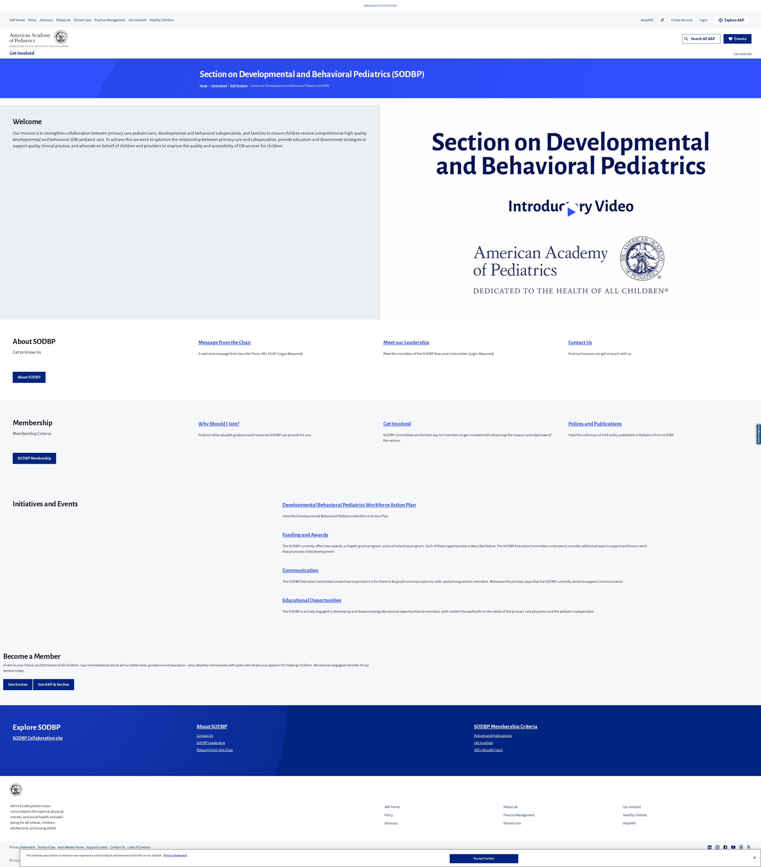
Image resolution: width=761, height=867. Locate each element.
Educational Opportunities (311, 600)
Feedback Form (758, 434)
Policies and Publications (493, 736)
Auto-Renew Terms (71, 847)
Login (703, 20)
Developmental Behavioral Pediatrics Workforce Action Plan (349, 505)
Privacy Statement (22, 847)
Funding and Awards (305, 535)
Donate (740, 39)
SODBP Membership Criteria (505, 726)
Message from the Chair (224, 342)
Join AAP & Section (53, 685)
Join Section (18, 685)
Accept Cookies (484, 858)
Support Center (97, 847)
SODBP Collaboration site (38, 738)
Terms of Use (46, 847)
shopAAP (647, 20)
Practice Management (109, 20)
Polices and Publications (595, 424)
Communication (300, 570)
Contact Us (580, 342)
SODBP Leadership (211, 743)
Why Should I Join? (218, 424)
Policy (32, 20)
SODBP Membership (34, 458)
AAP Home (17, 20)
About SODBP (29, 377)
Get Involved (137, 20)
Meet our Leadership (406, 342)
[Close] (754, 857)
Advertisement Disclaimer (380, 5)
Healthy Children (161, 20)
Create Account (682, 20)
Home (203, 85)
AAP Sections (239, 85)
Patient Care (82, 20)
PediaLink (63, 20)
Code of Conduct (138, 847)
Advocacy (46, 20)
